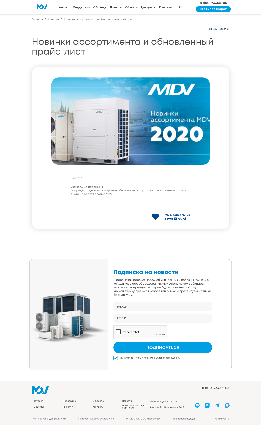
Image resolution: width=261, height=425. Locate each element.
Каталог (64, 7)
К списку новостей (218, 29)
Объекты (131, 7)
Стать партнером (213, 9)
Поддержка (81, 7)
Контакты (165, 7)
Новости (116, 7)
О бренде (100, 7)
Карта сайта (222, 419)
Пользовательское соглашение (96, 419)
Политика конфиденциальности (49, 419)
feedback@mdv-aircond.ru (165, 402)
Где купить (148, 7)
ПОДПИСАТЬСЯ (162, 347)
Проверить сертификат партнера (135, 407)
